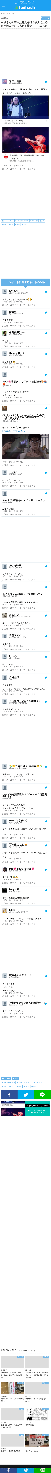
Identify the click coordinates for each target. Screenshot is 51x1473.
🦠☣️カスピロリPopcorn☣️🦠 (26, 766)
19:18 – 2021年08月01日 (13, 711)
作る (4, 224)
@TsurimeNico (8, 221)
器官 (11, 224)
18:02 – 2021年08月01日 (13, 776)
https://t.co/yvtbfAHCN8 (13, 431)
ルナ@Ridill (16, 566)
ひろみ (14, 656)
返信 (6, 169)
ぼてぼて (18, 291)
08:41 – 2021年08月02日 (13, 482)
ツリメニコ (15, 81)
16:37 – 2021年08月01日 (13, 859)
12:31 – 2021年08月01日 (13, 1013)
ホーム (4, 13)
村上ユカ (14, 677)
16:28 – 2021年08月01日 (13, 879)
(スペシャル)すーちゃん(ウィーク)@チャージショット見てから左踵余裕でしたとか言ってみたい (24, 418)
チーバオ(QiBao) (18, 821)
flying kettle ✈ (16, 353)
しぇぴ (15, 472)
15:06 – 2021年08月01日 (13, 921)
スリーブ (35, 221)
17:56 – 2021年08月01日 (13, 810)
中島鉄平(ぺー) (17, 333)
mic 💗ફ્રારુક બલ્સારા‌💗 (21, 869)
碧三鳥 (16, 312)
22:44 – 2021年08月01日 (13, 646)
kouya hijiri (15, 890)
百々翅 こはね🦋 (18, 845)
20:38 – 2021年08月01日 (13, 666)
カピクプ (19, 615)
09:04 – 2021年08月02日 (13, 462)
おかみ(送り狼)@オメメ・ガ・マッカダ (23, 501)
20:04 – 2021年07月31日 (13, 165)
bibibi (18, 910)
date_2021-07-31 (22, 221)
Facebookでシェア (9, 1094)
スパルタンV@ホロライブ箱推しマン (22, 594)
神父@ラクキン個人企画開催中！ (27, 1003)
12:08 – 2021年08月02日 (13, 364)
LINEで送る (42, 1094)
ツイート (11, 13)
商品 (16, 1078)
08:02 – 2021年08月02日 (13, 511)
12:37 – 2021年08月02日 (13, 343)
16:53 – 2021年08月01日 (13, 834)
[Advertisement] (26, 56)
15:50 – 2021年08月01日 (13, 900)
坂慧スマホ (18, 636)
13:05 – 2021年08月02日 (13, 302)
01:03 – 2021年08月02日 (13, 604)
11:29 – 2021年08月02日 (13, 397)
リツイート (17, 169)
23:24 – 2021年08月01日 (13, 625)
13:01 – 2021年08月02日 (13, 322)
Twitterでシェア (26, 1094)
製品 (25, 224)
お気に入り (30, 169)
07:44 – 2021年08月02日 (13, 576)
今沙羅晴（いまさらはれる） (25, 701)
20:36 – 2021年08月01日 (13, 691)
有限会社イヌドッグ (20, 976)
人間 (42, 221)
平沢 (18, 224)
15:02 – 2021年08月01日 (13, 993)
